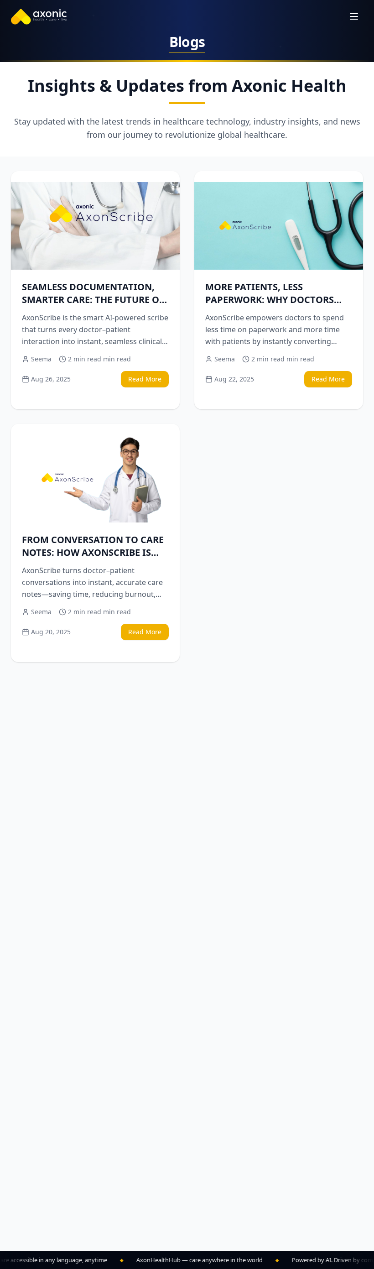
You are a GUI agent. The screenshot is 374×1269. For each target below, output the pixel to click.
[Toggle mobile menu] (354, 16)
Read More (144, 379)
